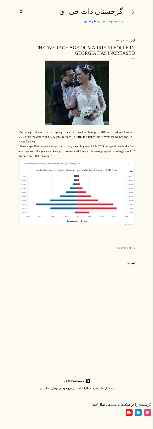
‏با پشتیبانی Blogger (74, 381)
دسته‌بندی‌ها (115, 21)
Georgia (121, 248)
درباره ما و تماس (94, 21)
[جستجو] (21, 11)
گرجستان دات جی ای (91, 11)
